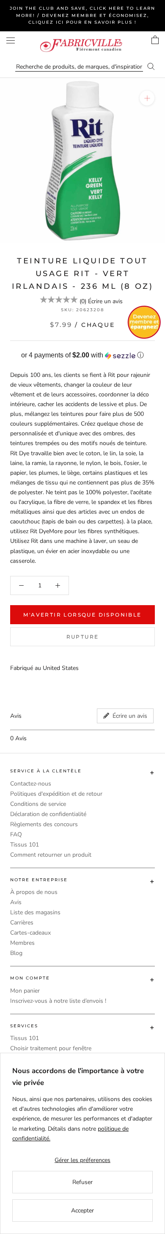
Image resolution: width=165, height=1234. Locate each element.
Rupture (82, 637)
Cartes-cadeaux (30, 933)
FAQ (16, 834)
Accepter (82, 1210)
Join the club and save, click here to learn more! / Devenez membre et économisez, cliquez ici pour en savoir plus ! (82, 15)
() (83, 301)
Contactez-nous (30, 784)
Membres (22, 943)
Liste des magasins (35, 912)
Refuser (82, 1182)
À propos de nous (34, 892)
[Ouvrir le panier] (155, 40)
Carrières (21, 923)
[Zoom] (147, 98)
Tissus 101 (24, 845)
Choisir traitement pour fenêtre (50, 1048)
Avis (16, 902)
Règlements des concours (44, 824)
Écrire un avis (105, 301)
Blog (16, 953)
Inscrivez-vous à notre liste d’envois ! (58, 1001)
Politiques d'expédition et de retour (56, 794)
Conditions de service (38, 804)
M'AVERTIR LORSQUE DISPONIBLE (82, 614)
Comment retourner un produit (50, 855)
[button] (82, 355)
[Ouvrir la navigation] (10, 40)
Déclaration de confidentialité (48, 814)
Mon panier (25, 991)
